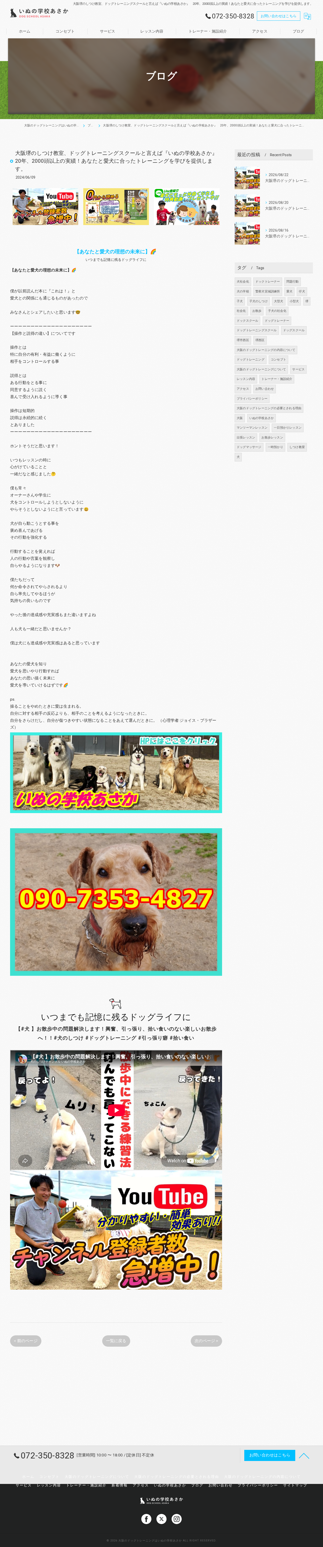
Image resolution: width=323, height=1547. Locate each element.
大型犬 (278, 301)
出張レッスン (246, 437)
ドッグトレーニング (250, 359)
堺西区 (260, 340)
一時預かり (275, 447)
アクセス (243, 389)
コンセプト (278, 359)
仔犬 (302, 291)
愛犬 (289, 291)
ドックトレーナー (267, 281)
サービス (298, 369)
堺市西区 (243, 340)
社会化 (241, 311)
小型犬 (294, 301)
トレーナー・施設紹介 (276, 379)
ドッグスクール (294, 330)
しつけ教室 (297, 447)
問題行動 (292, 281)
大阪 (240, 418)
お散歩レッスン (272, 437)
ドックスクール (247, 320)
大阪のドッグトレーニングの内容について (266, 350)
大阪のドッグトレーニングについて (261, 369)
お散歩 (257, 311)
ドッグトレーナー (277, 320)
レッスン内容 (246, 379)
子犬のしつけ (258, 301)
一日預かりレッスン (288, 427)
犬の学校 (243, 291)
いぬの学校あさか (261, 418)
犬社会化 (243, 281)
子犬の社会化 (277, 311)
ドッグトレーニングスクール (257, 330)
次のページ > (206, 1341)
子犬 (240, 301)
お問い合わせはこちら (279, 16)
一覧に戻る (116, 1341)
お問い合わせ (264, 389)
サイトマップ (295, 1485)
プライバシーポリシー (252, 398)
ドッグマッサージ (249, 447)
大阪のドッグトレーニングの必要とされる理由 (269, 408)
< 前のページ (25, 1341)
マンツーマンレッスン (252, 427)
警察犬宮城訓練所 (267, 291)
